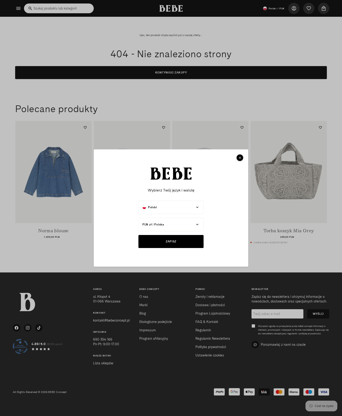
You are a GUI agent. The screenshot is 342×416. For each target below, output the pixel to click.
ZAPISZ (171, 241)
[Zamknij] (240, 157)
